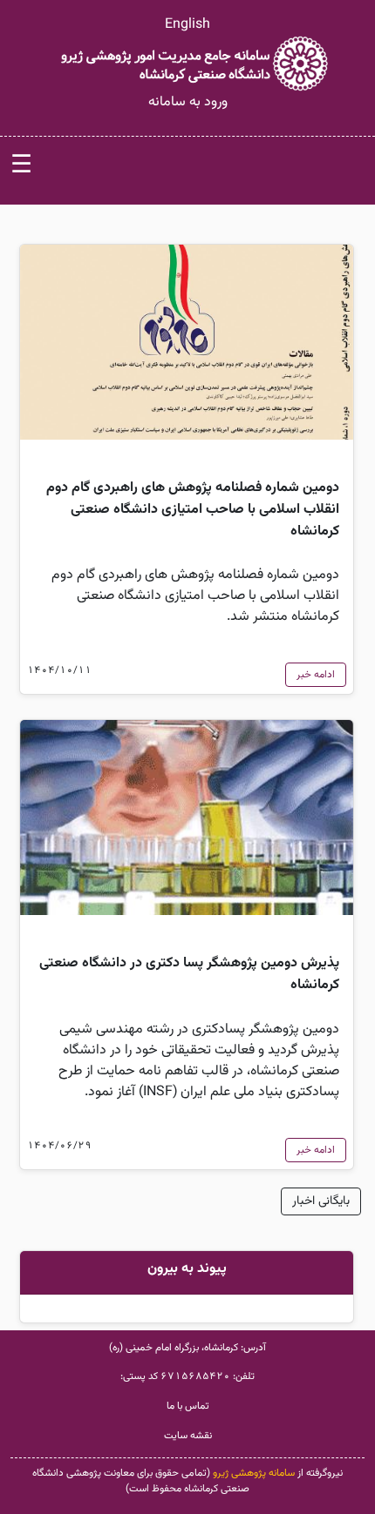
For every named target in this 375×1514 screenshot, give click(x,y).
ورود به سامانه (188, 102)
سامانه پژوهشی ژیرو (254, 1473)
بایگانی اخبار (321, 1201)
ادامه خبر (316, 675)
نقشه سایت (188, 1435)
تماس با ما (188, 1406)
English (187, 25)
